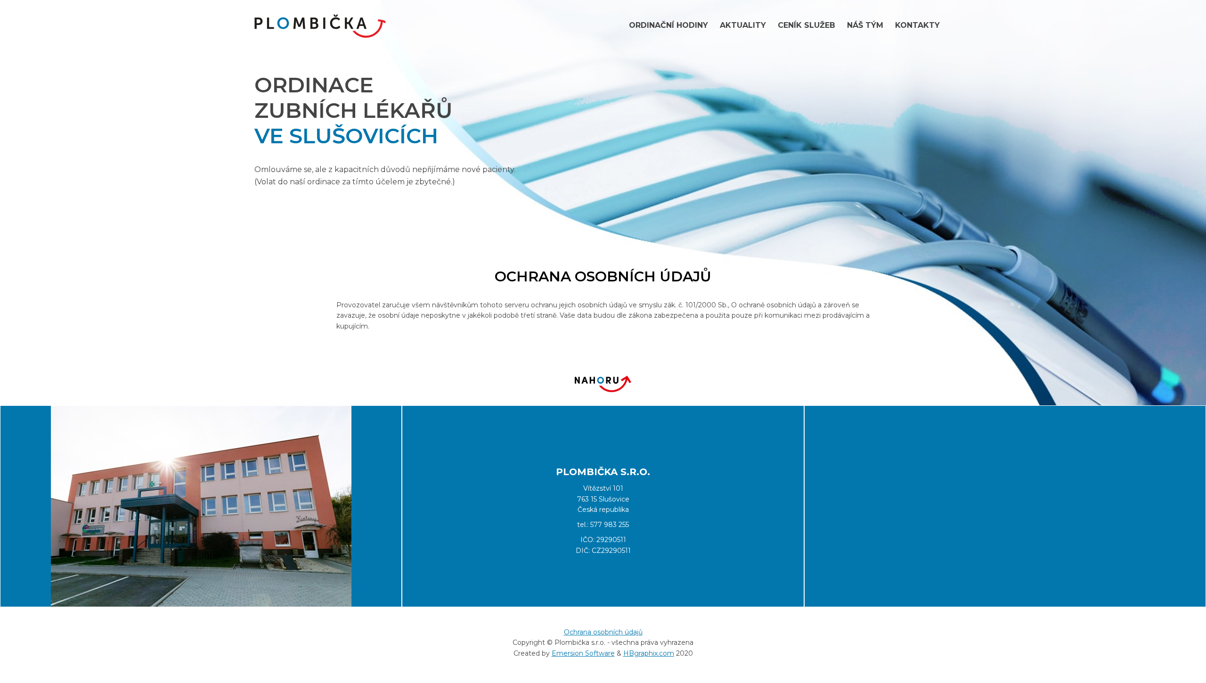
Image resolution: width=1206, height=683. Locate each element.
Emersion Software (583, 653)
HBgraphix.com (648, 653)
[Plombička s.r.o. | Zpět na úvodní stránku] (320, 26)
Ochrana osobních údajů (603, 632)
